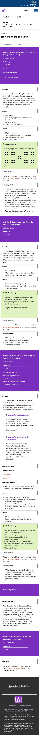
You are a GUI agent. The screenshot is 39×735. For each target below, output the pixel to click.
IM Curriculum (32, 1)
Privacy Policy (12, 705)
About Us (33, 2)
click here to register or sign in (15, 668)
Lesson (19, 44)
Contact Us (33, 4)
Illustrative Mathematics (15, 709)
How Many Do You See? (12, 77)
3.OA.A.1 (7, 65)
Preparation (8, 44)
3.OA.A (7, 368)
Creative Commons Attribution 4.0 (16, 711)
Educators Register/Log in (28, 6)
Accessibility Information (24, 705)
